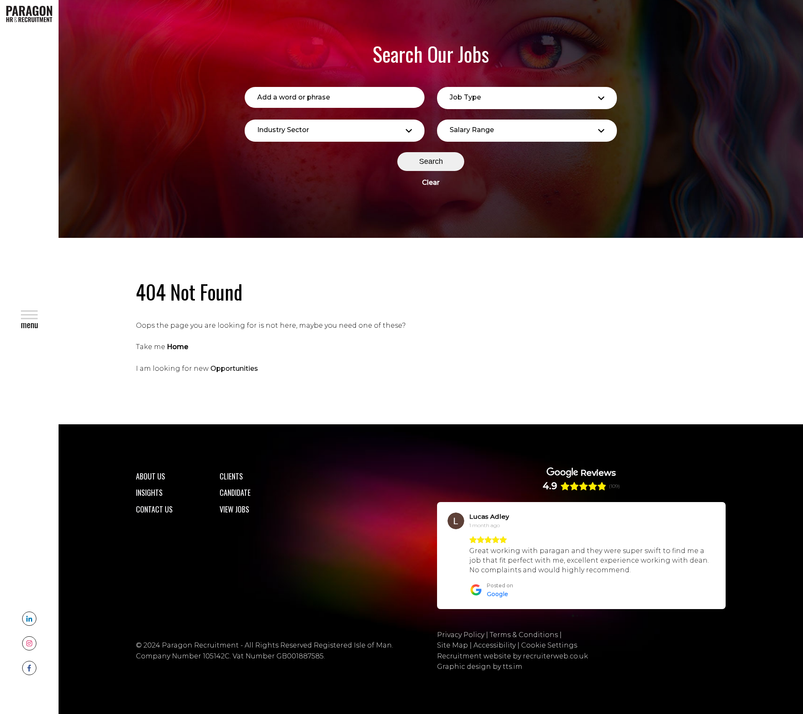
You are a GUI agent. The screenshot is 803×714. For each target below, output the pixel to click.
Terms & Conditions (524, 635)
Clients (231, 476)
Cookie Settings (549, 645)
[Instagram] (29, 643)
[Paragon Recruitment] (29, 13)
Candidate (235, 492)
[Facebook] (29, 668)
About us (150, 476)
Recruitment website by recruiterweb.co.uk (512, 656)
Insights (149, 492)
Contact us (154, 509)
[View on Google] (456, 521)
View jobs (234, 509)
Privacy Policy (460, 635)
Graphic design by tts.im (479, 667)
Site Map (452, 645)
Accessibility (494, 645)
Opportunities (234, 368)
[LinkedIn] (29, 619)
